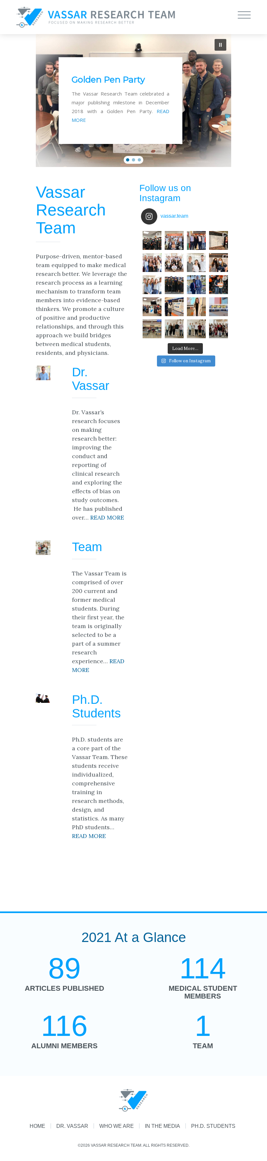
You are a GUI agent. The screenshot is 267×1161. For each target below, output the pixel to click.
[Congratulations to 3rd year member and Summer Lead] (196, 306)
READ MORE (107, 517)
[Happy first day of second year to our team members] (174, 262)
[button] (133, 100)
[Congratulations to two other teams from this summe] (174, 328)
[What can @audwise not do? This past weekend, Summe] (218, 240)
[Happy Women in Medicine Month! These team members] (152, 262)
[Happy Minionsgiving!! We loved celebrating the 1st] (152, 328)
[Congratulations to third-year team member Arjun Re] (196, 240)
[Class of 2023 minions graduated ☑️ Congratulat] (152, 240)
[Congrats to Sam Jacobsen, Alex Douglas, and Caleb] (196, 328)
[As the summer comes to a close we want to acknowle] (196, 262)
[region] (133, 100)
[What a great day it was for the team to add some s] (152, 306)
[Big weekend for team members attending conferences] (196, 284)
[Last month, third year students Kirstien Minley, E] (218, 262)
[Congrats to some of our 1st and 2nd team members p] (174, 306)
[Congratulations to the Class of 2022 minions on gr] (174, 284)
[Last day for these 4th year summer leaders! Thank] (152, 284)
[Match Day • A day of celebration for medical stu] (218, 284)
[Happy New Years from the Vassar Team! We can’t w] (218, 306)
